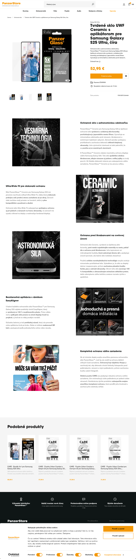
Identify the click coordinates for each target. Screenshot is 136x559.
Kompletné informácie (112, 555)
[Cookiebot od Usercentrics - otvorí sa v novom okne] (13, 554)
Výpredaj (113, 11)
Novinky (25, 11)
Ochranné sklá (41, 11)
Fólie (55, 11)
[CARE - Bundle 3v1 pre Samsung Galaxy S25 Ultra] (21, 449)
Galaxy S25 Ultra (95, 22)
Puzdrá (67, 11)
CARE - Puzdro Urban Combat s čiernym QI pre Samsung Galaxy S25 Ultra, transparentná (82, 467)
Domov (9, 17)
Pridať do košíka (106, 76)
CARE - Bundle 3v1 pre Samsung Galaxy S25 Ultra (19, 467)
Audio (79, 11)
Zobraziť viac (94, 61)
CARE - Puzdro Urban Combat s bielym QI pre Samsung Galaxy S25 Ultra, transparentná (52, 467)
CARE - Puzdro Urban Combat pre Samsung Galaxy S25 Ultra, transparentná (114, 467)
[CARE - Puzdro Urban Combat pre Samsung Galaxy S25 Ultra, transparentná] (115, 449)
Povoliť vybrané (118, 536)
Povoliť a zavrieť (118, 529)
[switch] (60, 554)
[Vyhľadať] (93, 4)
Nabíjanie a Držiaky (95, 11)
